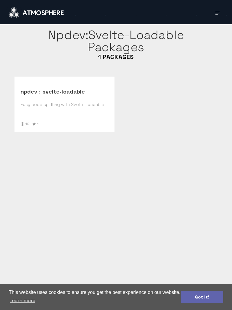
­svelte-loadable (64, 91)
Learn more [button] (22, 300)
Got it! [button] (202, 297)
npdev (29, 91)
